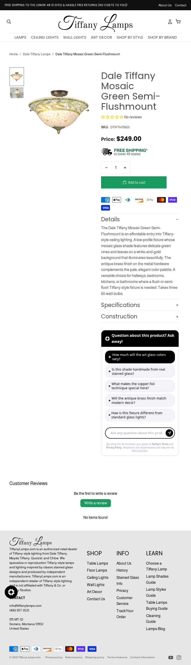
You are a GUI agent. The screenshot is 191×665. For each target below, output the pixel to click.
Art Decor (94, 592)
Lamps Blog (155, 629)
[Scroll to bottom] (140, 431)
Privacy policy (54, 657)
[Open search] (9, 21)
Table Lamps (97, 563)
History (122, 570)
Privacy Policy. (114, 447)
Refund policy (73, 657)
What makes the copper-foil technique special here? (133, 386)
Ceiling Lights (98, 578)
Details (110, 219)
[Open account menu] (170, 22)
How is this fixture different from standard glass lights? (136, 415)
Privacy (122, 591)
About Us (165, 5)
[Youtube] (171, 657)
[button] (112, 117)
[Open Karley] (11, 592)
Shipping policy (94, 657)
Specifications (120, 305)
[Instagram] (179, 657)
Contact (180, 5)
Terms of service (117, 657)
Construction (119, 316)
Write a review (95, 503)
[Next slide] (89, 111)
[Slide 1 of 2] (16, 77)
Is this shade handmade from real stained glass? (138, 371)
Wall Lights (96, 585)
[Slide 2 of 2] (16, 92)
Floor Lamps (97, 570)
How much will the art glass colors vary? (139, 356)
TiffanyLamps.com (29, 657)
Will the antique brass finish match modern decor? (139, 400)
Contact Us (96, 599)
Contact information (142, 657)
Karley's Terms (160, 444)
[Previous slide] (30, 111)
